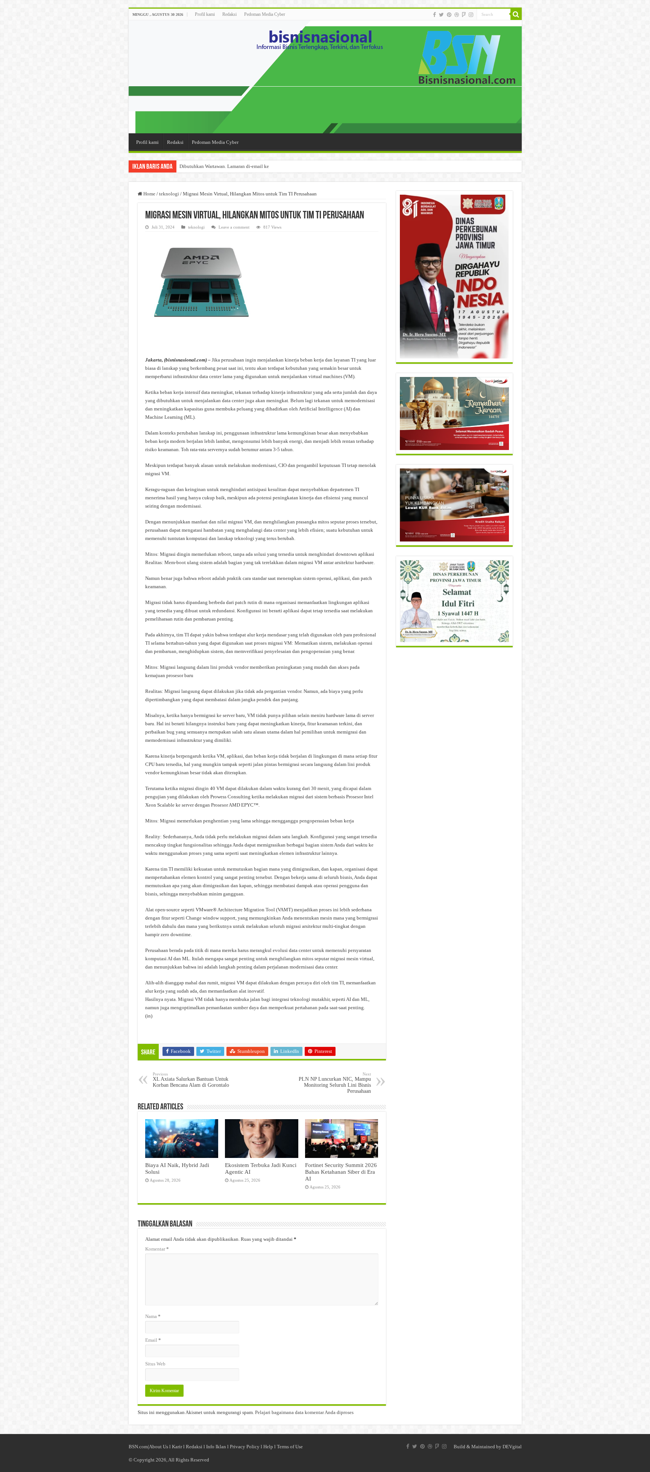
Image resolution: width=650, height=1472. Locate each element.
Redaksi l (196, 1446)
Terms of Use (290, 1446)
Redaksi (229, 14)
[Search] (516, 14)
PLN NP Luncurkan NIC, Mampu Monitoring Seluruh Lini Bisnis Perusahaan (335, 1083)
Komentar (157, 1249)
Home (148, 194)
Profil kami (205, 14)
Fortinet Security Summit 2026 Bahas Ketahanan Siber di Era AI (341, 1172)
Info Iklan (216, 1446)
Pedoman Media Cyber (264, 14)
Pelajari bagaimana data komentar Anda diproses (304, 1412)
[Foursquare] (463, 14)
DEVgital (512, 1446)
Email (153, 1340)
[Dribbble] (457, 14)
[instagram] (471, 14)
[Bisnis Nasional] (325, 76)
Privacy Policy (245, 1446)
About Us (158, 1446)
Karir (177, 1446)
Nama (153, 1316)
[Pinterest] (449, 14)
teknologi (169, 194)
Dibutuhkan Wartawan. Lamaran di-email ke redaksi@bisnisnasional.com (253, 166)
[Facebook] (434, 14)
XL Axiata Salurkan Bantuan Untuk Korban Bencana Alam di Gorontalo (191, 1080)
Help (268, 1446)
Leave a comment (234, 227)
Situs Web (155, 1364)
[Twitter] (441, 14)
